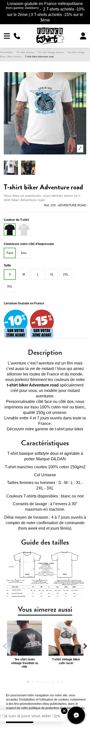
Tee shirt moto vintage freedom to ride (24, 663)
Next (85, 646)
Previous (4, 646)
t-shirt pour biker (69, 429)
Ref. (47, 205)
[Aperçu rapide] (24, 654)
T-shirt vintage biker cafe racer (66, 661)
